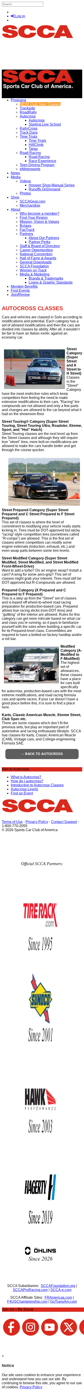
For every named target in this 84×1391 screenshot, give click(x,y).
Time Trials (28, 136)
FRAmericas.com (58, 1297)
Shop (15, 197)
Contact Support (64, 822)
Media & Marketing (35, 274)
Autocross (28, 116)
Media (16, 177)
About (15, 209)
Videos (25, 181)
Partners (26, 234)
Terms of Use (12, 822)
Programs (18, 100)
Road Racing (30, 153)
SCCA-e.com (60, 1290)
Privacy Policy (37, 822)
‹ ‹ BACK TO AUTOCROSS (42, 753)
